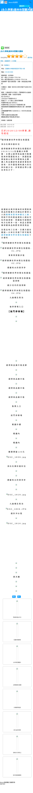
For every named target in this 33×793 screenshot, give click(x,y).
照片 (19, 596)
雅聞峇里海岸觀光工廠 (17, 215)
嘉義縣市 (7, 61)
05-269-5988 (9, 72)
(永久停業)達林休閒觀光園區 (11, 51)
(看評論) (29, 57)
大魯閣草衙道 (17, 707)
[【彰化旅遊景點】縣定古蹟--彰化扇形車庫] (17, 720)
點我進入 (7, 65)
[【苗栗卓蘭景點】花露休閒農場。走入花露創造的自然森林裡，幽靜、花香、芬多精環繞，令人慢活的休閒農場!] (17, 630)
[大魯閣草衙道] (17, 698)
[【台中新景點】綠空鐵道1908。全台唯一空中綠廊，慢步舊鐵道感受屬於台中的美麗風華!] (17, 653)
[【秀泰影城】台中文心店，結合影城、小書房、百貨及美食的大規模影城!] (17, 607)
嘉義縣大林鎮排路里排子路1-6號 (15, 68)
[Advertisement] (16, 29)
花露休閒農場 (17, 639)
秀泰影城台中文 (17, 617)
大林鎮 (14, 61)
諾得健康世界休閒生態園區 (15, 235)
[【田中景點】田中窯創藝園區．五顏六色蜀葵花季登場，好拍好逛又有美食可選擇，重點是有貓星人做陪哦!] (17, 765)
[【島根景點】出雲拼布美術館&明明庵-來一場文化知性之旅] (17, 743)
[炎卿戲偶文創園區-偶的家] (17, 675)
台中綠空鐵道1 (17, 662)
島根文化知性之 (17, 752)
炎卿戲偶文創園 (17, 685)
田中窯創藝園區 (17, 775)
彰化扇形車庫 (17, 730)
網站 (14, 596)
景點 (1, 61)
